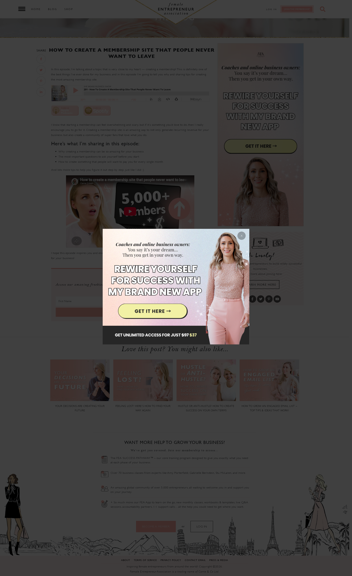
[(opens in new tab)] (176, 288)
